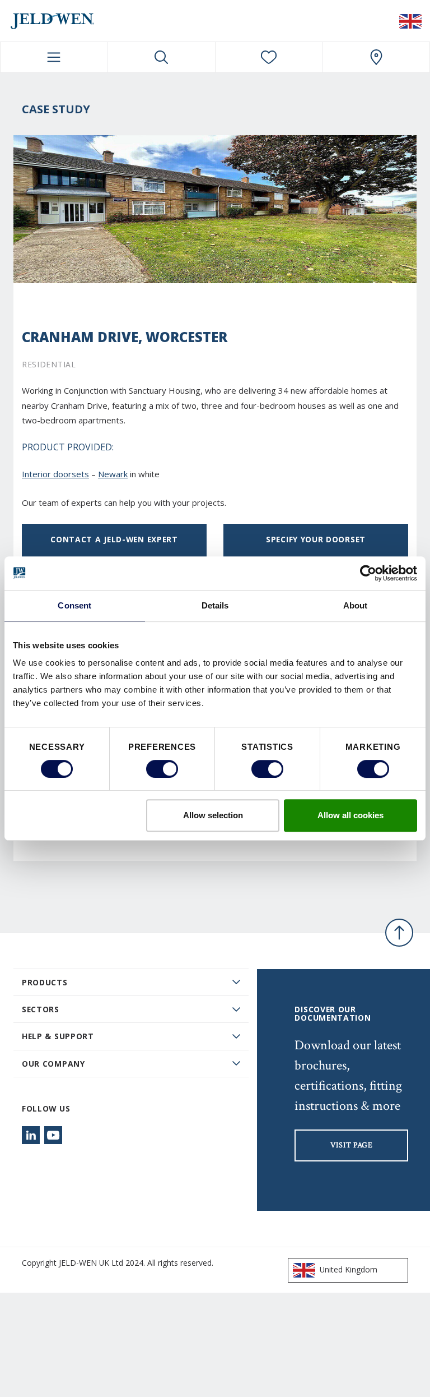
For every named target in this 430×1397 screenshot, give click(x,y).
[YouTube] (53, 1135)
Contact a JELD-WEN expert (113, 539)
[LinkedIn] (31, 1135)
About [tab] (355, 605)
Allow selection (213, 815)
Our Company (53, 1063)
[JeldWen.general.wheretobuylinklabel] (376, 57)
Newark (113, 474)
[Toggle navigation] (54, 57)
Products (45, 982)
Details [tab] (215, 605)
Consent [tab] (74, 605)
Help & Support (58, 1036)
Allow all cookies (350, 815)
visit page (351, 1145)
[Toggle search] (162, 57)
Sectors (40, 1009)
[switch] (162, 769)
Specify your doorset (316, 539)
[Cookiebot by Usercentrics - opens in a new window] (368, 573)
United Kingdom (348, 1269)
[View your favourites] (269, 57)
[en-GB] (410, 21)
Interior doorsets (55, 474)
